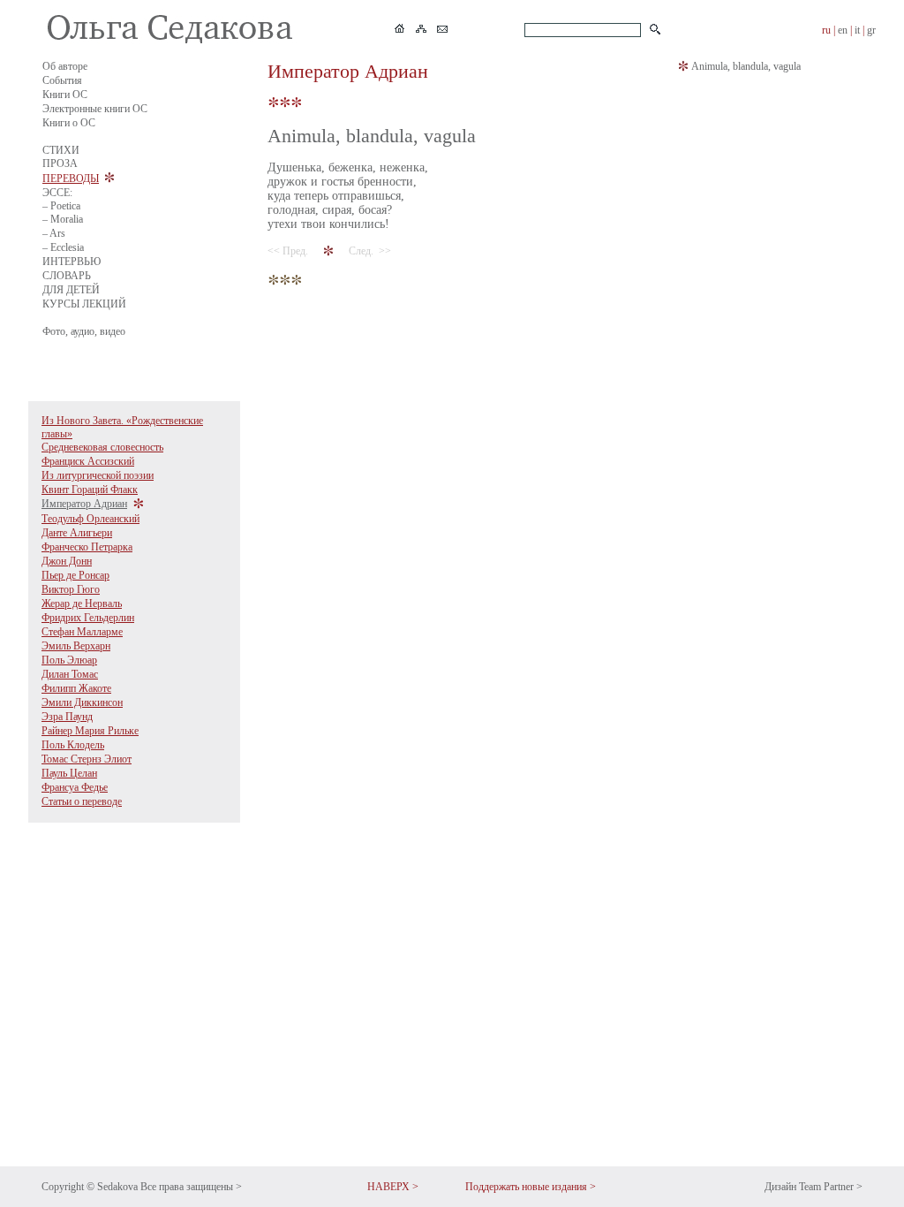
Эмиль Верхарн (75, 646)
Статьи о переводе (81, 801)
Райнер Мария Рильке (90, 731)
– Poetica (61, 206)
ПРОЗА (60, 163)
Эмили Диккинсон (82, 702)
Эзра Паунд (67, 716)
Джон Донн (66, 561)
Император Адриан (84, 503)
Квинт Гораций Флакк (89, 489)
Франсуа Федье (74, 787)
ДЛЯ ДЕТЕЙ (71, 290)
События (62, 80)
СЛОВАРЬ (66, 275)
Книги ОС (64, 94)
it (857, 30)
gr (871, 30)
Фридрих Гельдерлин (87, 617)
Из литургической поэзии (97, 475)
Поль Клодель (72, 745)
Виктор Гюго (70, 589)
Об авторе (64, 66)
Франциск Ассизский (87, 461)
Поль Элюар (69, 660)
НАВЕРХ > (392, 1186)
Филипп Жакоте (76, 688)
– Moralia (62, 219)
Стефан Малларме (82, 632)
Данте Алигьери (76, 533)
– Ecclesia (63, 247)
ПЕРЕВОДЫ (70, 178)
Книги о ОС (68, 123)
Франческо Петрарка (86, 547)
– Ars (53, 233)
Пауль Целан (69, 773)
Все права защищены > (191, 1186)
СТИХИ (60, 150)
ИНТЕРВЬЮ (71, 261)
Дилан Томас (69, 674)
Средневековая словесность (102, 447)
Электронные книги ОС (94, 108)
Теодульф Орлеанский (90, 518)
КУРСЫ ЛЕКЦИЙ (84, 304)
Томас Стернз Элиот (86, 759)
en (843, 30)
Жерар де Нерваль (81, 603)
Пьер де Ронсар (75, 575)
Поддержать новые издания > (530, 1186)
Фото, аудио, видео (83, 331)
